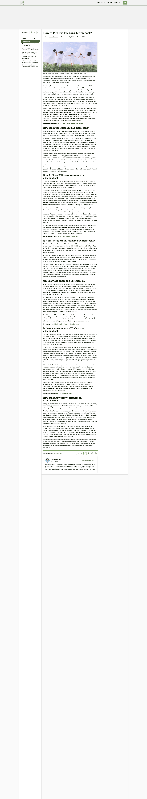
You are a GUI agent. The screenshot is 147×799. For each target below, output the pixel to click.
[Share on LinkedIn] (95, 453)
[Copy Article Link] (38, 32)
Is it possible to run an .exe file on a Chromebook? (29, 53)
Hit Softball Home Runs (64, 393)
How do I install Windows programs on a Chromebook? (30, 48)
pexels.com (50, 73)
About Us (101, 3)
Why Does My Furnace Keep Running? (67, 324)
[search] (125, 3)
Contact (118, 3)
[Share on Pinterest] (88, 453)
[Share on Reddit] (85, 453)
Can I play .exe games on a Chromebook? (29, 57)
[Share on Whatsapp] (92, 453)
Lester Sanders (53, 37)
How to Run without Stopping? (68, 236)
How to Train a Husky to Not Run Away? (69, 123)
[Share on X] (34, 32)
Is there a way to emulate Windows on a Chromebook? (30, 61)
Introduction (26, 41)
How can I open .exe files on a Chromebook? (30, 44)
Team (109, 3)
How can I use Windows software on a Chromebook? (30, 65)
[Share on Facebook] (31, 32)
